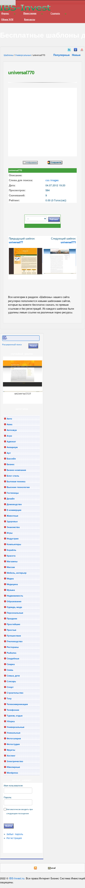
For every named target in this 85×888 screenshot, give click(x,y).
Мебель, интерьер (16, 573)
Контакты (29, 19)
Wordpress (12, 773)
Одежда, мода (14, 607)
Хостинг (11, 755)
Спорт (10, 687)
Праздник (12, 618)
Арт (9, 453)
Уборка (11, 721)
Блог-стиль (13, 476)
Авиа (9, 424)
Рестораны (13, 647)
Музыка (11, 590)
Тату (9, 698)
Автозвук (12, 430)
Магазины (12, 561)
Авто (9, 419)
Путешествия (14, 636)
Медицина (12, 584)
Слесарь (11, 681)
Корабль (11, 550)
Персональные (15, 613)
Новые (76, 55)
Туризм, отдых (15, 715)
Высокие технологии (18, 487)
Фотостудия (13, 744)
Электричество (15, 761)
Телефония (13, 710)
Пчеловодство (15, 641)
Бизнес (10, 464)
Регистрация (14, 838)
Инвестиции (29, 13)
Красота (11, 556)
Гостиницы (13, 493)
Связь (10, 670)
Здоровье (12, 521)
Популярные (61, 55)
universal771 (68, 242)
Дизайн (11, 498)
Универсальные (23, 55)
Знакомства (13, 527)
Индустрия (12, 538)
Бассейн (11, 458)
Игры (9, 533)
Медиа (10, 578)
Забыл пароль (15, 834)
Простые (11, 630)
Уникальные (13, 733)
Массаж (11, 567)
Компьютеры (14, 544)
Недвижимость (15, 596)
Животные (12, 516)
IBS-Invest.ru (16, 878)
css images (52, 180)
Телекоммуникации (17, 704)
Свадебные (13, 658)
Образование (14, 601)
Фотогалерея (14, 738)
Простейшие (13, 624)
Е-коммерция (14, 510)
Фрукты (11, 750)
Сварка (11, 664)
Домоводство (14, 504)
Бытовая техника (16, 481)
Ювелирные (13, 767)
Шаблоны (8, 55)
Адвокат (11, 441)
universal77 (16, 242)
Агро (9, 436)
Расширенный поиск (12, 344)
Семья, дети (13, 676)
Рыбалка (11, 653)
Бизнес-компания (16, 470)
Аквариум (12, 447)
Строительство (15, 693)
